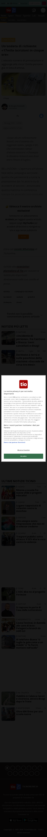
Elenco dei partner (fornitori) (14, 442)
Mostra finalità (23, 450)
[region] (23, 418)
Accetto (23, 456)
